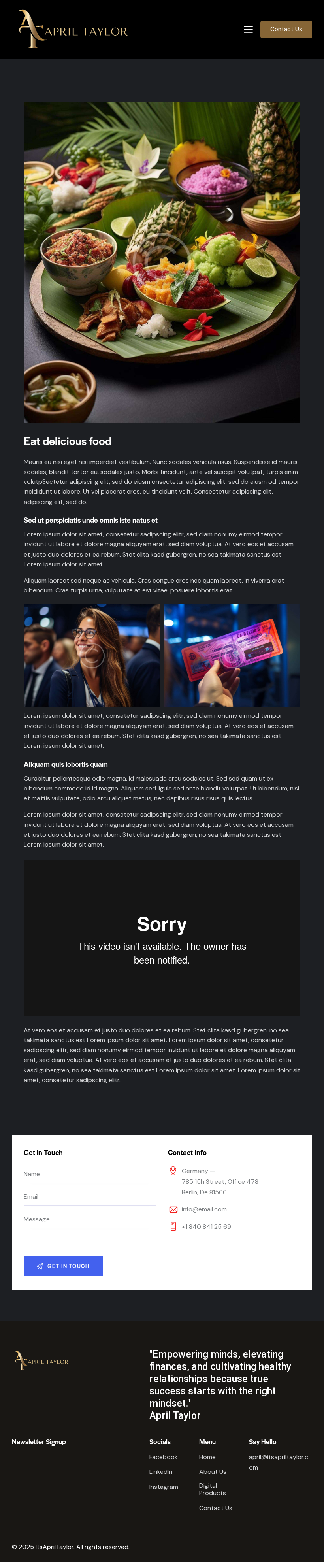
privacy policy (108, 1246)
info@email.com (204, 1209)
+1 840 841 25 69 (206, 1226)
